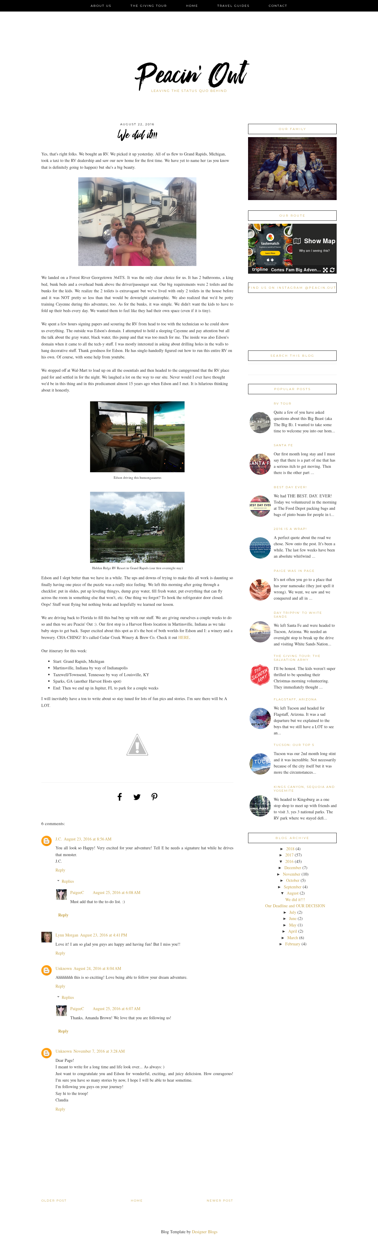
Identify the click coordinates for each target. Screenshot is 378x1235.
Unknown (64, 968)
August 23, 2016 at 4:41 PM (103, 935)
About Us (101, 6)
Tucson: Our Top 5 (294, 745)
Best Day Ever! (290, 487)
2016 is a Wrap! (290, 529)
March (293, 937)
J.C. (59, 839)
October (293, 880)
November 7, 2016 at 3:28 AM (99, 1051)
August (293, 893)
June (293, 918)
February (293, 944)
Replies (68, 881)
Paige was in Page (294, 571)
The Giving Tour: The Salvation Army (297, 658)
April (293, 931)
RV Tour (282, 403)
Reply (60, 870)
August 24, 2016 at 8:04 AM (97, 968)
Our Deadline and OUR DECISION (295, 905)
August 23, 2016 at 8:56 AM (87, 839)
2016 (290, 861)
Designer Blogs (204, 1231)
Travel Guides (233, 6)
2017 (290, 855)
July (293, 912)
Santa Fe (283, 445)
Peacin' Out (189, 78)
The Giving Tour (149, 6)
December (293, 867)
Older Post (54, 1200)
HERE (183, 637)
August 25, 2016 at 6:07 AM (116, 1008)
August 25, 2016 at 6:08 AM (116, 892)
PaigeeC (77, 892)
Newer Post (220, 1200)
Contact (278, 6)
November (292, 874)
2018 (291, 848)
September (293, 887)
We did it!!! (295, 899)
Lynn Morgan (67, 935)
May (293, 925)
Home (192, 6)
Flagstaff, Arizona (295, 699)
